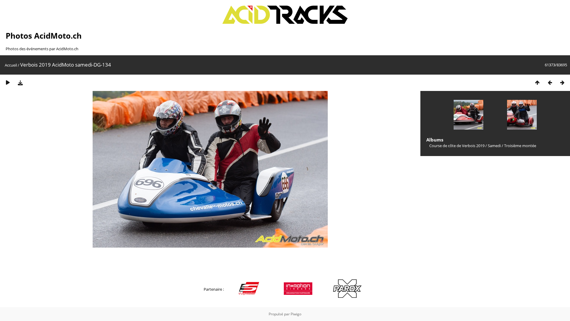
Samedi (494, 145)
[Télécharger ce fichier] (20, 82)
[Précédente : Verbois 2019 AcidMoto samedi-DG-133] (550, 82)
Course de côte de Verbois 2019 (456, 145)
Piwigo (296, 314)
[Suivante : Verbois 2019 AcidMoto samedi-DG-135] (562, 82)
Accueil (11, 65)
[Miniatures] (537, 82)
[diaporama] (7, 82)
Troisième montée (520, 145)
